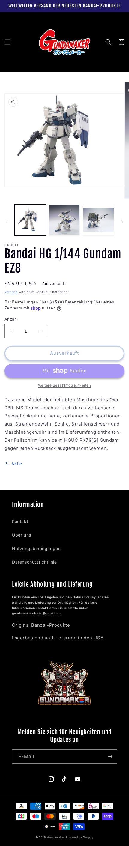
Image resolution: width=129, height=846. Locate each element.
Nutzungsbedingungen (36, 548)
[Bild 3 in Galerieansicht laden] (98, 220)
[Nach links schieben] (6, 221)
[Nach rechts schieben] (122, 221)
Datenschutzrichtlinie (34, 561)
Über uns (21, 534)
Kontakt (20, 521)
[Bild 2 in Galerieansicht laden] (64, 220)
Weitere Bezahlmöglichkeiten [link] (64, 385)
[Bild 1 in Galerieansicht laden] (30, 220)
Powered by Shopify (80, 837)
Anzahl (11, 319)
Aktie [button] (16, 463)
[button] (7, 42)
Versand (11, 292)
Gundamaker (56, 837)
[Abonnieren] (110, 756)
